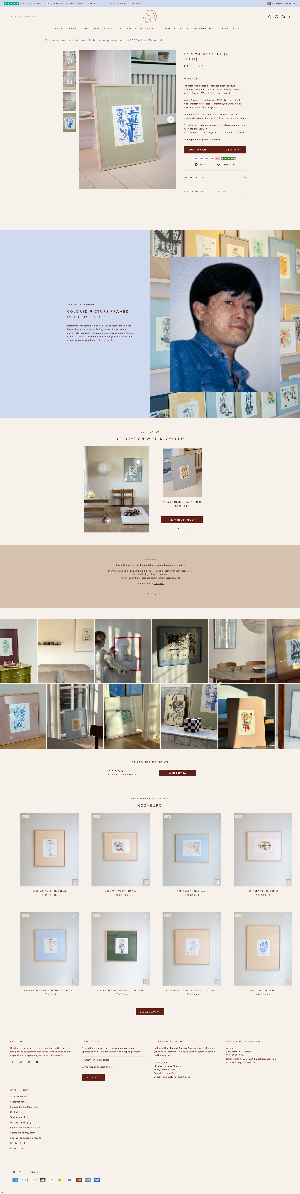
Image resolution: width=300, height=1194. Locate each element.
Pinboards (102, 28)
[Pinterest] (28, 1062)
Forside (50, 40)
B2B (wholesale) (18, 1143)
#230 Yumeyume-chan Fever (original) (192, 990)
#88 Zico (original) (263, 990)
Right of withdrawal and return (25, 1127)
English (30, 16)
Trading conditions (19, 1117)
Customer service (19, 1101)
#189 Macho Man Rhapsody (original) (49, 990)
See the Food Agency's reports (25, 1137)
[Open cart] (290, 16)
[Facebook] (11, 1062)
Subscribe (93, 1077)
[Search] (283, 16)
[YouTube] (36, 1062)
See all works (150, 1012)
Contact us (15, 1112)
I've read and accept (98, 1066)
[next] (170, 119)
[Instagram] (20, 1062)
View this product (182, 520)
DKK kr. (13, 16)
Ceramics (76, 28)
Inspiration (227, 28)
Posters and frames (135, 28)
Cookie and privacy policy (22, 1132)
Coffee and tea (173, 28)
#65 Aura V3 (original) (263, 891)
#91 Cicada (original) (191, 891)
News (59, 28)
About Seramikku (18, 1096)
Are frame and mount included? (208, 191)
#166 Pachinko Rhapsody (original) (121, 990)
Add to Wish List (205, 164)
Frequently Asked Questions (24, 1106)
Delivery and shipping (20, 1122)
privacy (109, 1066)
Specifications (194, 177)
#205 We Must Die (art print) (146, 40)
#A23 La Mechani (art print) (182, 502)
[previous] (84, 119)
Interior (201, 28)
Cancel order (16, 1148)
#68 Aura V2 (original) (120, 891)
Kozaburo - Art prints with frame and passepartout (92, 40)
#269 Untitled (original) (49, 891)
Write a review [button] (177, 772)
